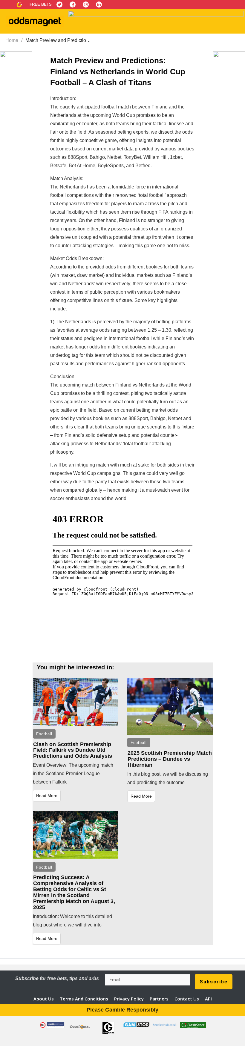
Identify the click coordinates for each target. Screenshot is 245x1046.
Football (44, 734)
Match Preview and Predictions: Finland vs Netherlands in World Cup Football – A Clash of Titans (117, 71)
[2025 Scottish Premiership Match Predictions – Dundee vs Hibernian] (170, 706)
